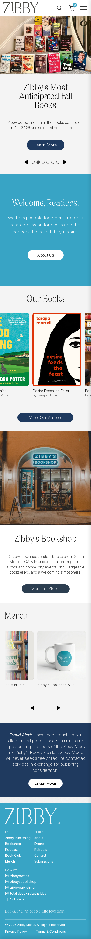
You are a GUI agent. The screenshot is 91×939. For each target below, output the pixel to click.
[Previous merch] (32, 708)
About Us (45, 255)
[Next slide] (65, 162)
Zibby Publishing (18, 838)
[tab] (33, 162)
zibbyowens (19, 876)
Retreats (40, 850)
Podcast (11, 850)
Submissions (43, 861)
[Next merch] (59, 708)
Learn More (45, 144)
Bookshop (13, 844)
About (38, 838)
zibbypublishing (22, 887)
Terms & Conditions (51, 931)
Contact (40, 855)
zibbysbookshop (23, 882)
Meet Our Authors (45, 417)
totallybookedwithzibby (28, 893)
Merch (10, 861)
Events (39, 844)
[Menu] (84, 8)
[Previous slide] (26, 162)
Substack (17, 899)
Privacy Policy (16, 931)
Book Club (13, 855)
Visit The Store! (46, 588)
